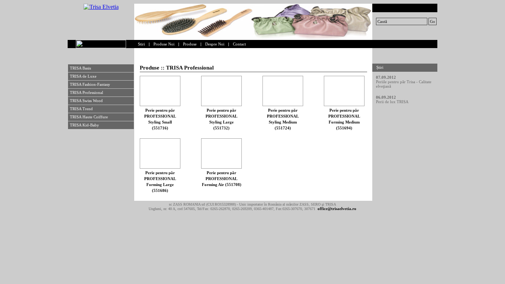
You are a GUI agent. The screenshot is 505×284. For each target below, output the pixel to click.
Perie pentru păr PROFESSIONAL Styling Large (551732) (221, 119)
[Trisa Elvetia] (101, 7)
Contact (239, 44)
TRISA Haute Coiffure (89, 117)
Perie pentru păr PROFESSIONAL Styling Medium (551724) (283, 119)
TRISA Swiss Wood (86, 100)
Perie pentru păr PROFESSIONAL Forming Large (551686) (160, 181)
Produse (190, 44)
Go (432, 21)
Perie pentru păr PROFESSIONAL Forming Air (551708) (221, 178)
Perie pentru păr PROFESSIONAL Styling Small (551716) (160, 119)
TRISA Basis (80, 68)
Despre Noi (214, 44)
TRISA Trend (81, 108)
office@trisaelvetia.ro (337, 208)
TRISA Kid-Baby (84, 125)
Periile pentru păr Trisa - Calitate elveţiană (403, 84)
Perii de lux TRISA (392, 101)
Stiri (141, 44)
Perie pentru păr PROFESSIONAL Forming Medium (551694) (344, 119)
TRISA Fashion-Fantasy (90, 84)
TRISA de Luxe (83, 76)
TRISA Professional (86, 92)
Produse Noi (163, 44)
